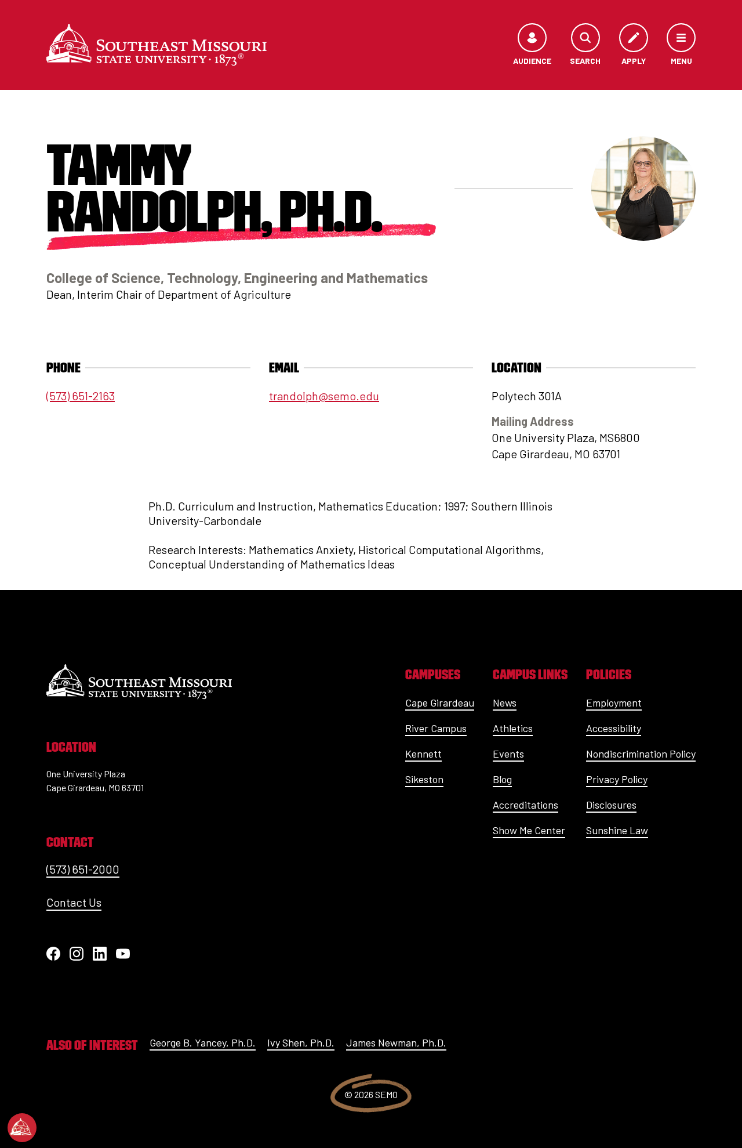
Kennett (423, 753)
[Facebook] (53, 954)
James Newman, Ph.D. (396, 1042)
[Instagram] (76, 954)
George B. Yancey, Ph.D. (203, 1042)
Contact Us (73, 902)
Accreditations (525, 804)
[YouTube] (123, 954)
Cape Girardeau (439, 702)
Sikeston (424, 779)
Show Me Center (529, 830)
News (505, 702)
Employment (614, 702)
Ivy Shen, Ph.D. (300, 1042)
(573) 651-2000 (82, 869)
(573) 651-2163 (80, 396)
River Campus (436, 728)
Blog (502, 779)
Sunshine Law (617, 830)
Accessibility (613, 728)
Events (508, 753)
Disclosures (611, 804)
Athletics (513, 728)
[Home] (156, 45)
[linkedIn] (100, 954)
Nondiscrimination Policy (641, 753)
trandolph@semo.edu (324, 396)
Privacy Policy (617, 779)
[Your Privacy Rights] (22, 1127)
